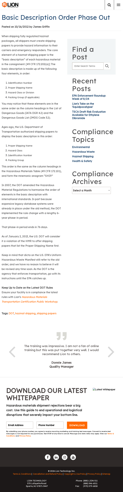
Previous (12, 351)
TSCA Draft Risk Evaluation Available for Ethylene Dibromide (89, 115)
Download (77, 425)
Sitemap (106, 474)
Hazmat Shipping (83, 156)
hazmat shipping (25, 313)
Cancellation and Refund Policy (47, 474)
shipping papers (46, 313)
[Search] (109, 5)
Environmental (81, 147)
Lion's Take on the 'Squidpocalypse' (83, 105)
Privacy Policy (25, 436)
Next (111, 351)
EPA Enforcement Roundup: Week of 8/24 (89, 97)
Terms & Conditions (22, 474)
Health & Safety (82, 161)
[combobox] (91, 190)
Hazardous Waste (83, 151)
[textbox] (91, 190)
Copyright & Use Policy (75, 474)
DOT (11, 313)
